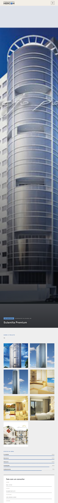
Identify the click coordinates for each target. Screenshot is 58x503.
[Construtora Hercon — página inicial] (9, 2)
